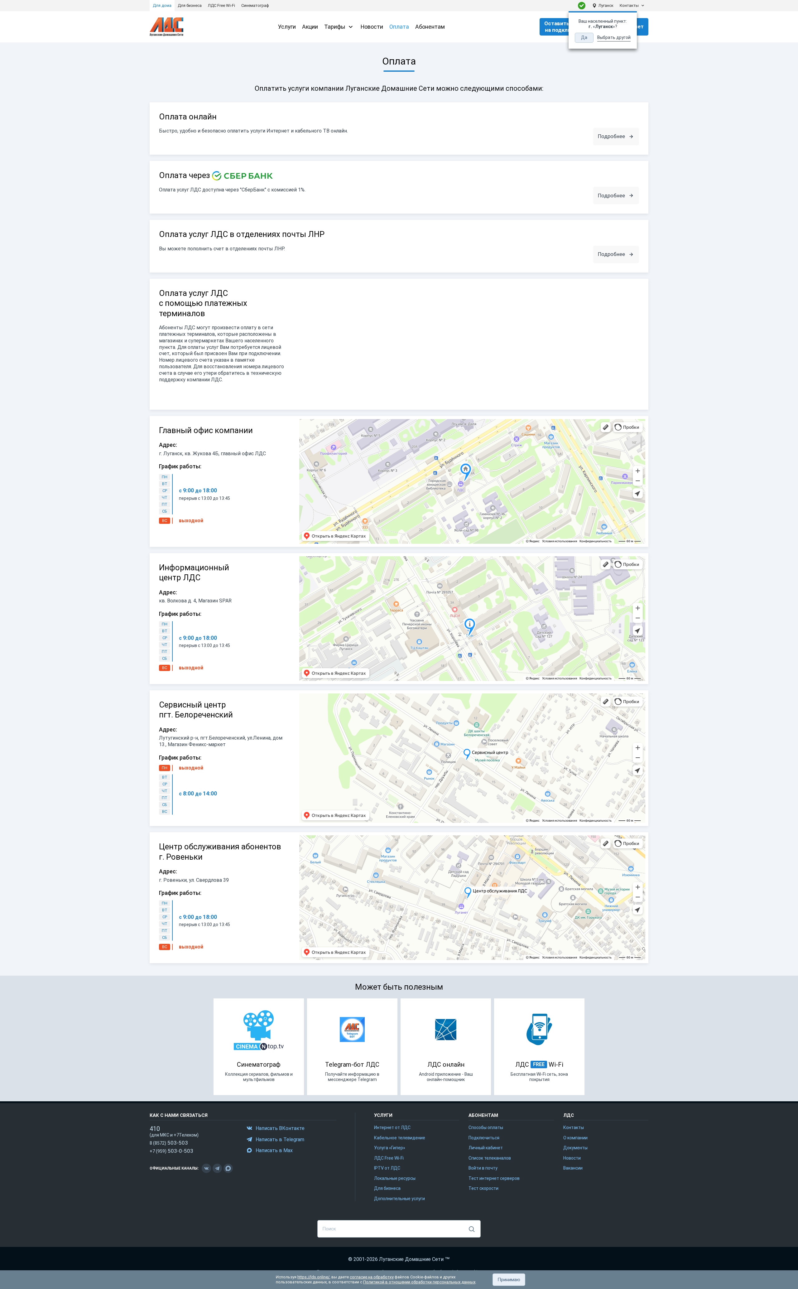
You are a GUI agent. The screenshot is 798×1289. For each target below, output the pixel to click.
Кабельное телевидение (399, 1137)
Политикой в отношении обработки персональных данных (419, 1282)
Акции (310, 26)
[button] (509, 1279)
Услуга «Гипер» (389, 1147)
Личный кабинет (486, 1147)
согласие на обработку (372, 1277)
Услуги (287, 26)
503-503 (169, 1143)
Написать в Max (274, 1150)
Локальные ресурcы (395, 1178)
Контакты (629, 5)
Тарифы (334, 26)
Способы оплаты (486, 1127)
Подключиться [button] (484, 1137)
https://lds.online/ (313, 1277)
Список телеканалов (490, 1158)
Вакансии (573, 1168)
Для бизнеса (387, 1188)
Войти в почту (483, 1168)
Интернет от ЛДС (392, 1127)
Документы (575, 1147)
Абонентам (430, 26)
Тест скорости (483, 1188)
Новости (372, 26)
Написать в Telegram (280, 1139)
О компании (575, 1137)
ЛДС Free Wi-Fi (389, 1158)
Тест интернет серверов (494, 1178)
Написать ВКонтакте (280, 1128)
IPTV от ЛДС (387, 1168)
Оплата (399, 26)
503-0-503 (171, 1151)
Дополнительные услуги (399, 1198)
